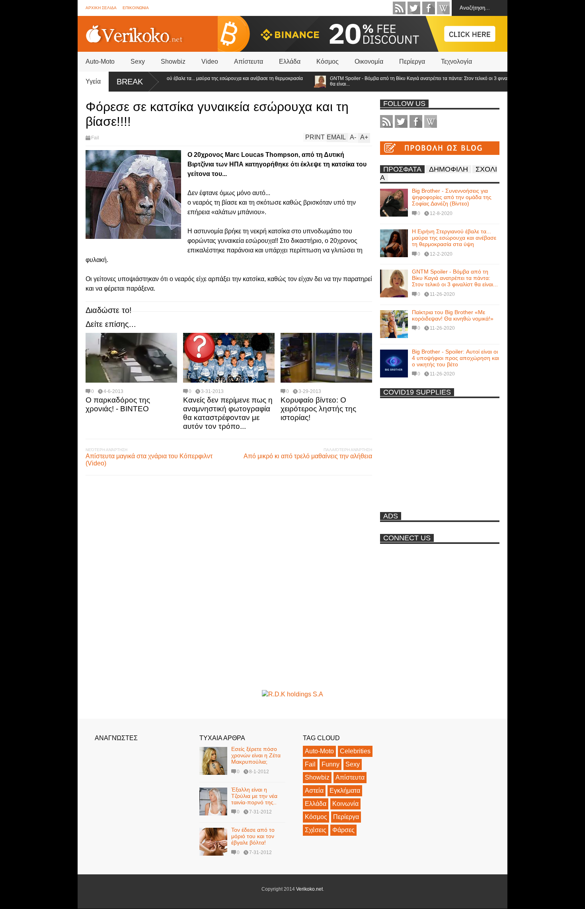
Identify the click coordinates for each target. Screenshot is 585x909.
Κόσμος (327, 61)
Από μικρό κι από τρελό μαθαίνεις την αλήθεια (308, 456)
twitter (414, 8)
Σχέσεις (315, 830)
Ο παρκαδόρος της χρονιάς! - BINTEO (118, 404)
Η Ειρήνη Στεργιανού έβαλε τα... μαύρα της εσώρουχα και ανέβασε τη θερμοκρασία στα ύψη (199, 81)
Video (209, 61)
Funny (330, 764)
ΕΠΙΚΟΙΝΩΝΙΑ (136, 8)
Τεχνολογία (456, 61)
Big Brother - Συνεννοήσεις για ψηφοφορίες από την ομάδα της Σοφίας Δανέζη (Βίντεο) (451, 197)
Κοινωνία (345, 803)
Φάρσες (343, 830)
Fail (95, 138)
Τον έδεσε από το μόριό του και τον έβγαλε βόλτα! (253, 836)
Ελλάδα (289, 61)
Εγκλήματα (345, 790)
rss (399, 8)
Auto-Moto (100, 61)
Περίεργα (412, 61)
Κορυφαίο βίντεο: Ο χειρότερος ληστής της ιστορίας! (318, 409)
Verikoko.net (309, 889)
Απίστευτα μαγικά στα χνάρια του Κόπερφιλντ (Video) (149, 460)
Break (130, 81)
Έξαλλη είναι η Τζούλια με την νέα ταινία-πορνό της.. (254, 795)
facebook (428, 8)
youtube (443, 8)
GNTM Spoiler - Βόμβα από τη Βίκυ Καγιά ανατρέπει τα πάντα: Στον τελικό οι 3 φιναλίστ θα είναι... (407, 81)
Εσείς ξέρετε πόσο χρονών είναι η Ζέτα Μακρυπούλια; (256, 755)
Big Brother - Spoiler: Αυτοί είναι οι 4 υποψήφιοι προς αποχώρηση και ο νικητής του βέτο (455, 358)
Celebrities (355, 751)
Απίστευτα (248, 61)
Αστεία (314, 790)
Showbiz (173, 61)
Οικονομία (369, 61)
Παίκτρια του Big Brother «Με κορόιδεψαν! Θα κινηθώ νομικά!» (452, 315)
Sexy (138, 61)
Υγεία (93, 81)
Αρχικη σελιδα (101, 8)
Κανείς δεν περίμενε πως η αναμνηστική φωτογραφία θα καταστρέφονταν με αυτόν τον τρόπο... (228, 413)
